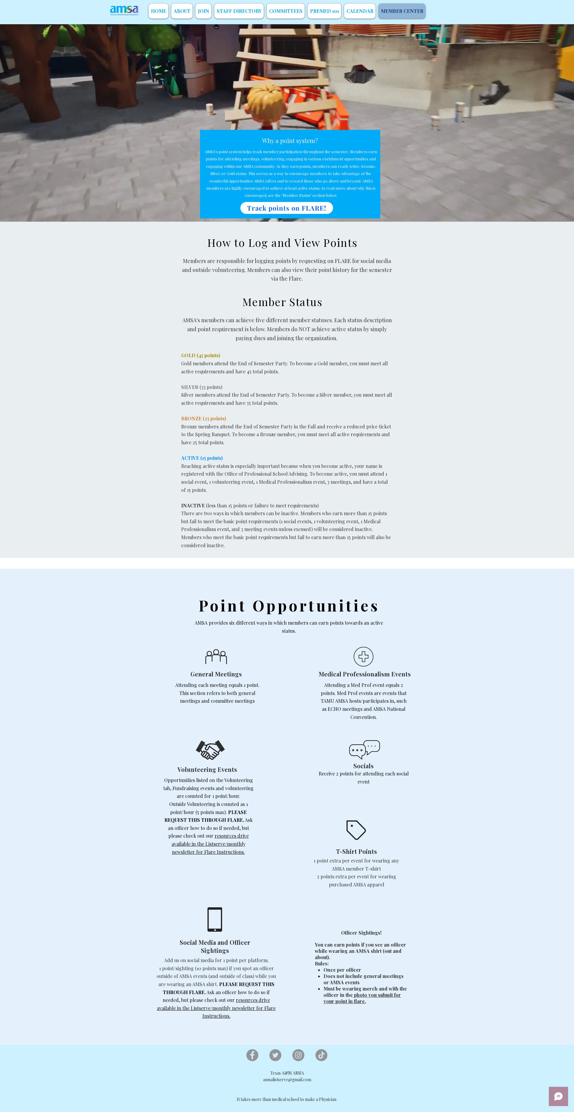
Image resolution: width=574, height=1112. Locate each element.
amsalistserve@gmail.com (287, 1079)
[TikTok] (321, 1055)
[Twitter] (275, 1055)
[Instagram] (298, 1055)
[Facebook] (252, 1055)
